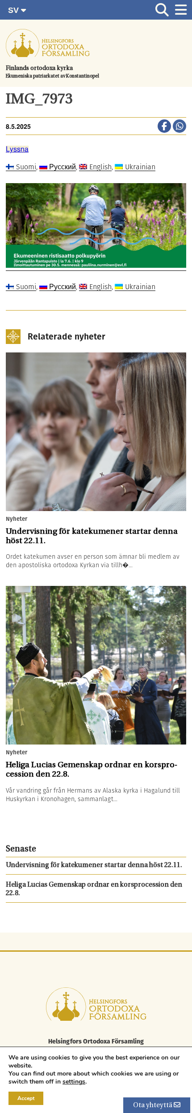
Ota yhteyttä (153, 1105)
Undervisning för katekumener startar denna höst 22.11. (94, 865)
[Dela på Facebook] (164, 127)
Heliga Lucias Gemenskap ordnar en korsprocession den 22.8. (94, 889)
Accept (25, 1098)
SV (14, 10)
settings (74, 1082)
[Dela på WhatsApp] (179, 127)
